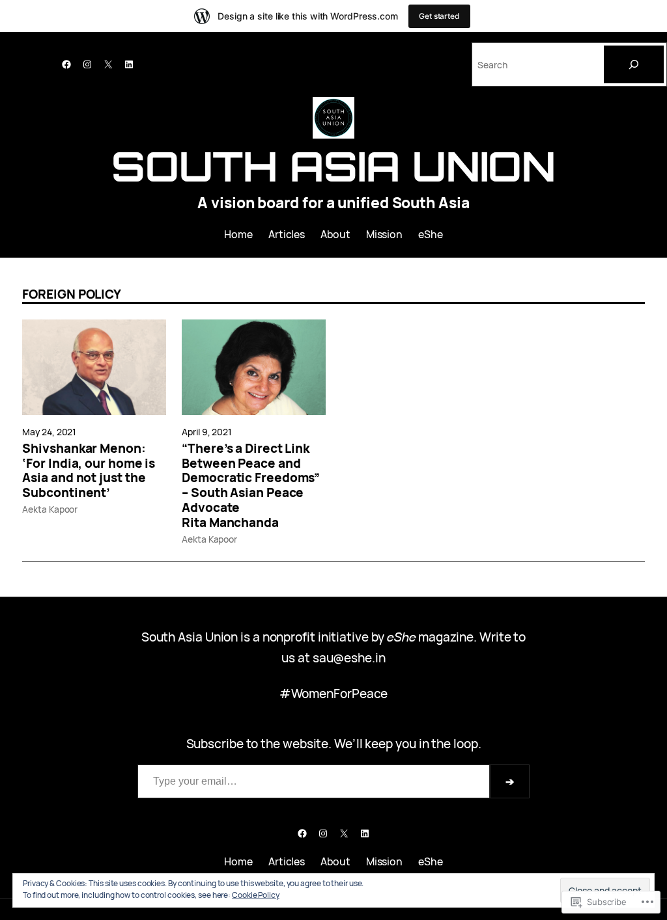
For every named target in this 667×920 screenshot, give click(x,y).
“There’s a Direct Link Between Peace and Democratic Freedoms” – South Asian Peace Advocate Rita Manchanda (251, 485)
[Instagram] (87, 64)
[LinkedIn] (129, 64)
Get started (439, 16)
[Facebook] (66, 64)
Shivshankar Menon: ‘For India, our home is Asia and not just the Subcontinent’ (88, 470)
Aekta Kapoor (50, 509)
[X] (108, 64)
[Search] (634, 64)
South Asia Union (333, 166)
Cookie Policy (255, 894)
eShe (401, 637)
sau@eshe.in (349, 657)
